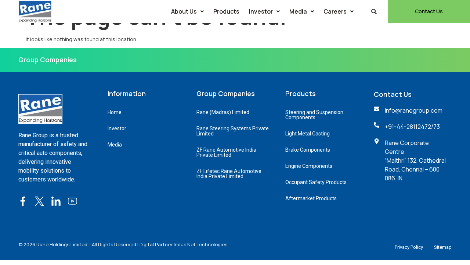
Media (298, 11)
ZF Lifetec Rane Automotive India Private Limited (228, 173)
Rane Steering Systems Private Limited (232, 131)
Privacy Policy (409, 247)
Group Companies (47, 59)
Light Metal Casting (307, 134)
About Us (184, 11)
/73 (435, 127)
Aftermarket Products (311, 198)
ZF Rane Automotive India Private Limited (226, 152)
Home (115, 112)
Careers (335, 11)
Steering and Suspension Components (314, 114)
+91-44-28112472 (408, 127)
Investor (261, 11)
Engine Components (308, 166)
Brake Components (307, 150)
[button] (187, 11)
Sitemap (443, 247)
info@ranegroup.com (413, 110)
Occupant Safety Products (316, 182)
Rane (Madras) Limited (222, 112)
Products (226, 11)
